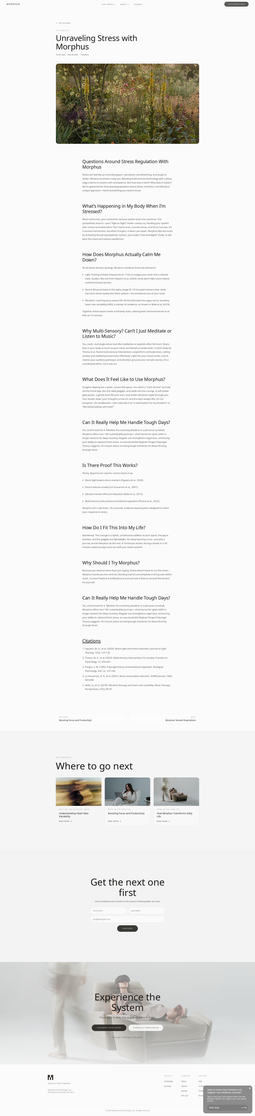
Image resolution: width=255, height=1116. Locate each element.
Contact (202, 1086)
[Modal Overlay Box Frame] (227, 1099)
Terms (201, 1095)
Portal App (168, 1081)
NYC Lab (184, 1095)
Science (138, 4)
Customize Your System (109, 1028)
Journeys (167, 1086)
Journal (184, 1091)
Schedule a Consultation (146, 1028)
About (123, 4)
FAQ (200, 1081)
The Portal (107, 4)
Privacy (201, 1091)
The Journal (65, 23)
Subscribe (127, 928)
